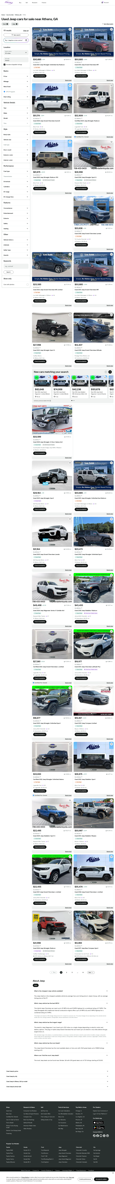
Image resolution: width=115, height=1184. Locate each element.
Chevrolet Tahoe (80, 1159)
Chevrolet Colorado (81, 1162)
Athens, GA (18, 15)
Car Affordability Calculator (65, 1114)
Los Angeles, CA (80, 1117)
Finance (44, 2)
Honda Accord (27, 1156)
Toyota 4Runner (10, 1162)
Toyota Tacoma (10, 1156)
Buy (20, 2)
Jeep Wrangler (63, 1150)
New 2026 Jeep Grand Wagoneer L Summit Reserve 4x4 (98, 394)
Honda (25, 1147)
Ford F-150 (44, 1156)
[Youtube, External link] (101, 1135)
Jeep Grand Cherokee (65, 1153)
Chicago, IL (79, 1111)
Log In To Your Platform (99, 1114)
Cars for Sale (10, 15)
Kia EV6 (96, 1162)
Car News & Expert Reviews (31, 1114)
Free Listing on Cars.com (48, 1117)
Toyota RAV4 (9, 1150)
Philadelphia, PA (80, 1125)
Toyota (8, 1147)
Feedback (91, 1170)
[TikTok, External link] (94, 1135)
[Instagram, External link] (104, 1135)
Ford (42, 1147)
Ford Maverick (45, 1150)
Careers (57, 1170)
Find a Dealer (10, 1122)
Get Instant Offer (45, 1114)
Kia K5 (95, 1159)
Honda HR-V (27, 1162)
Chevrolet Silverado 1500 (83, 1153)
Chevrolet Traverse (81, 1156)
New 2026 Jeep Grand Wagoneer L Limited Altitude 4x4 (42, 394)
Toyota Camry (10, 1159)
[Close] (113, 1173)
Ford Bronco (44, 1153)
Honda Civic (27, 1153)
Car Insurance (62, 1122)
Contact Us (36, 1170)
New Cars (9, 1114)
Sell (27, 2)
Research (34, 2)
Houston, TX (79, 1114)
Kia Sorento (97, 1153)
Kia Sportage (97, 1150)
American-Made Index (30, 1125)
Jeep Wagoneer (63, 1156)
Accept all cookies (101, 1179)
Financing (9, 1133)
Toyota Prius (9, 1153)
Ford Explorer (45, 1162)
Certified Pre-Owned (12, 1117)
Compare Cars (28, 1117)
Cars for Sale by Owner (12, 1120)
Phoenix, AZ (79, 1120)
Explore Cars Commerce (100, 1111)
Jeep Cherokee (63, 1162)
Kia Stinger (96, 1156)
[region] (57, 1177)
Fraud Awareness (81, 1170)
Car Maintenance (63, 1125)
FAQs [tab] (35, 985)
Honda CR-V (27, 1150)
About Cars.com (25, 1170)
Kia (94, 1147)
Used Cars (9, 1111)
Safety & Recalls (28, 1122)
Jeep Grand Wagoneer (65, 1159)
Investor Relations (46, 1170)
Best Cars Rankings (29, 1120)
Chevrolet (79, 1147)
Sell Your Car (44, 1111)
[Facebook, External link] (97, 1135)
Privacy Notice (25, 1177)
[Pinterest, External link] (107, 1135)
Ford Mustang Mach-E (47, 1159)
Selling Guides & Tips (46, 1120)
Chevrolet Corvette (81, 1150)
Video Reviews (28, 1128)
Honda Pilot (27, 1159)
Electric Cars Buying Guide (13, 1130)
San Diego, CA (79, 1131)
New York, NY (79, 1128)
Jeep (60, 1147)
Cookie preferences (85, 1179)
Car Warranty (62, 1120)
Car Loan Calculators (64, 1111)
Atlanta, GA (79, 1122)
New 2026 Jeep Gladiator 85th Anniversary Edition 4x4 (79, 393)
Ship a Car (61, 1117)
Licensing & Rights (67, 1170)
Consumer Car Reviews (30, 1111)
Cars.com (71, 1177)
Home (3, 15)
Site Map (60, 1128)
